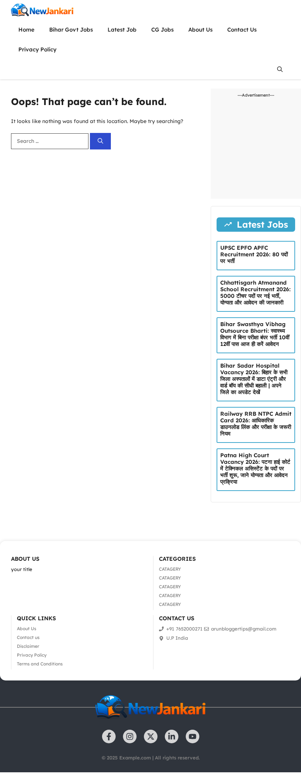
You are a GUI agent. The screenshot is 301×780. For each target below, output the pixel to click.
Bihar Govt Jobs (71, 29)
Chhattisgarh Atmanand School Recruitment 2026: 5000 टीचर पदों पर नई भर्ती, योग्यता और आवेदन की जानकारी (255, 292)
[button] (280, 69)
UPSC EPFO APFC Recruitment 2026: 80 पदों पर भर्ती (254, 254)
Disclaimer (28, 646)
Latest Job (122, 29)
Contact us (28, 637)
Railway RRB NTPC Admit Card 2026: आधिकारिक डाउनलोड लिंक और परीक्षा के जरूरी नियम (255, 423)
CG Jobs (162, 29)
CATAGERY (170, 569)
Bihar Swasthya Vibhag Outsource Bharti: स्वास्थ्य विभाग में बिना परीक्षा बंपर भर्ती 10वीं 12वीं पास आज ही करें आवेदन (254, 334)
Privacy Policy (37, 49)
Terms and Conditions (40, 664)
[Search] (100, 141)
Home (26, 29)
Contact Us (242, 29)
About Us (200, 29)
